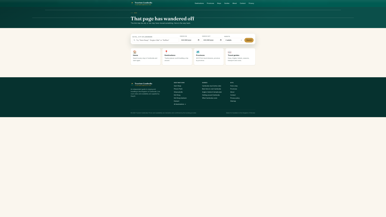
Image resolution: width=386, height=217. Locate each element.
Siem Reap (177, 86)
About (235, 3)
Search (249, 40)
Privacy (251, 3)
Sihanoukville (178, 92)
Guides (226, 3)
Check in (183, 36)
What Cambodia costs (209, 98)
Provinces (210, 3)
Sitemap (233, 101)
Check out (206, 36)
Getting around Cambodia (211, 95)
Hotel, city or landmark (142, 37)
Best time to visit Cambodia (211, 89)
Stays (219, 3)
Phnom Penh (178, 89)
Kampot (176, 101)
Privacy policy (235, 98)
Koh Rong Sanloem (180, 98)
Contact (243, 3)
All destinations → (180, 104)
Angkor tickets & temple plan (212, 92)
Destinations (199, 3)
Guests (227, 36)
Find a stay (234, 86)
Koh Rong (177, 95)
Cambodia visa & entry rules (211, 86)
